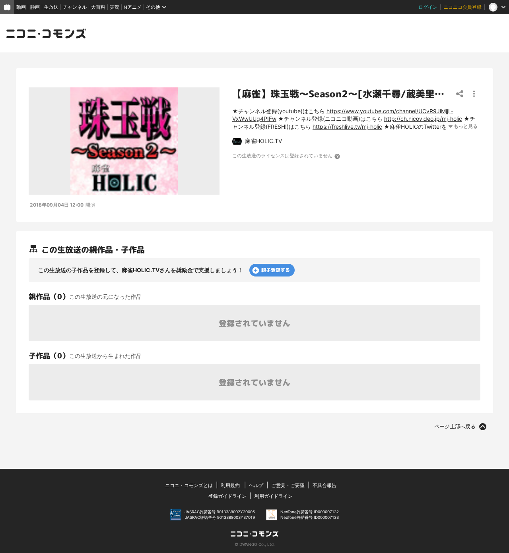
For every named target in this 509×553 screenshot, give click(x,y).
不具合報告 (324, 485)
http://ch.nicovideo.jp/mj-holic (423, 118)
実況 (114, 7)
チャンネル (75, 7)
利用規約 (230, 485)
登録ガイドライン (227, 496)
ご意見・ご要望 (288, 485)
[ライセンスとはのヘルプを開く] (337, 156)
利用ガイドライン (273, 496)
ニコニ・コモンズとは (189, 485)
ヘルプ (256, 485)
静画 (35, 7)
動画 (21, 7)
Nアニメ (133, 7)
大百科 (98, 7)
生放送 (51, 7)
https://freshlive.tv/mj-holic (347, 126)
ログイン (427, 7)
